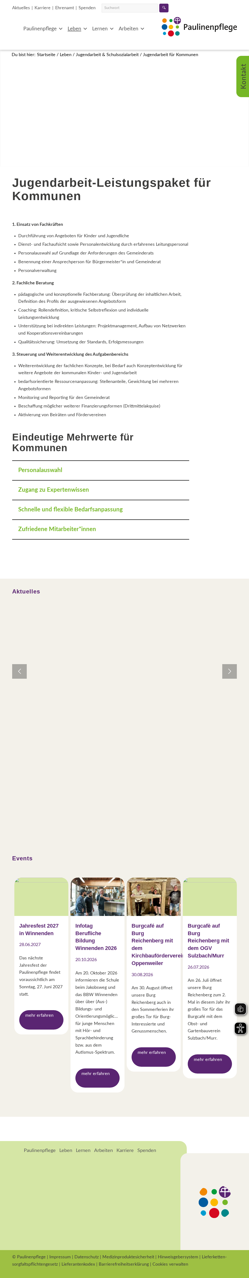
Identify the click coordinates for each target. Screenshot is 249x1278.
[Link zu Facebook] (15, 1272)
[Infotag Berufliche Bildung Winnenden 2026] (97, 897)
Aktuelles (21, 8)
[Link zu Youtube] (42, 1272)
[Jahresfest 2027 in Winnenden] (41, 897)
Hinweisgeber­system (178, 1257)
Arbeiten (128, 28)
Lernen (100, 28)
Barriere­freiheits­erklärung (124, 1264)
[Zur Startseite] (16, 1151)
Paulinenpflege (40, 28)
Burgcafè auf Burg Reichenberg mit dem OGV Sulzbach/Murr (208, 941)
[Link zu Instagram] (29, 1272)
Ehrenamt (64, 8)
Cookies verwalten (170, 1264)
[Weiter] (229, 671)
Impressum (60, 1257)
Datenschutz (86, 1257)
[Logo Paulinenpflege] (199, 34)
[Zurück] (19, 671)
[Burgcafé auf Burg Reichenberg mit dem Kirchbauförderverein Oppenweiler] (154, 897)
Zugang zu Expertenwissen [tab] (53, 490)
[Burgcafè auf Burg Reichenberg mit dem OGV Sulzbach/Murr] (210, 897)
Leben (74, 28)
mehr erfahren (39, 1015)
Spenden (87, 8)
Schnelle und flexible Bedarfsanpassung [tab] (70, 510)
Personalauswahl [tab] (40, 470)
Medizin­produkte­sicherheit (128, 1257)
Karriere (43, 8)
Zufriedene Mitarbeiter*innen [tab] (57, 529)
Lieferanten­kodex (78, 1264)
